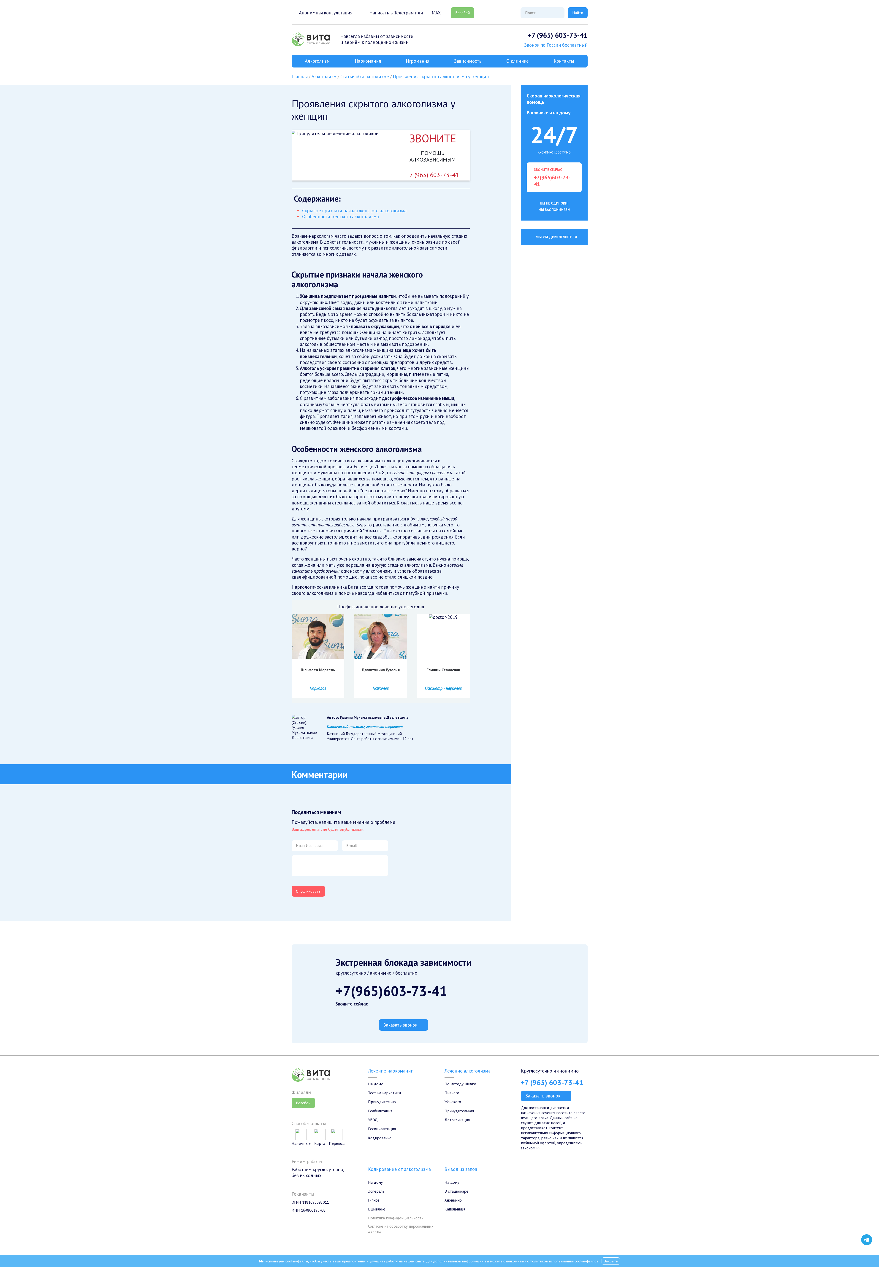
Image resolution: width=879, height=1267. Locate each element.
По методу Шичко (460, 1083)
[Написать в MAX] (866, 1230)
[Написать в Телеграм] (866, 1239)
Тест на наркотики (384, 1092)
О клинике (517, 61)
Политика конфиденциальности (395, 1218)
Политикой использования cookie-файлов (564, 1261)
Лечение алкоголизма (468, 1071)
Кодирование (379, 1137)
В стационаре (456, 1191)
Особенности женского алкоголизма (340, 216)
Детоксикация (457, 1119)
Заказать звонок (400, 1025)
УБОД (373, 1119)
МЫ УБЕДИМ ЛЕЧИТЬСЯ (556, 237)
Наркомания (368, 61)
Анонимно (453, 1200)
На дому (375, 1083)
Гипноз (373, 1200)
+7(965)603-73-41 (391, 991)
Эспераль (376, 1191)
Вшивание (376, 1209)
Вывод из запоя (461, 1169)
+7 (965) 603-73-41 (558, 35)
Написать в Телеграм (391, 13)
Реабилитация (380, 1110)
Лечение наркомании (391, 1071)
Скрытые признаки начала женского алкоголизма (354, 211)
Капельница (455, 1209)
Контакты (564, 61)
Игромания (417, 61)
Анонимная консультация (325, 13)
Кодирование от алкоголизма (399, 1169)
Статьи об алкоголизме (364, 76)
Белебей (462, 12)
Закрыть (611, 1261)
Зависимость (467, 61)
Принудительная (459, 1110)
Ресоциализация (382, 1128)
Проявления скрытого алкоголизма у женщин (441, 76)
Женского (453, 1101)
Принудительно (382, 1101)
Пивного (452, 1092)
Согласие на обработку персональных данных (401, 1229)
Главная (300, 76)
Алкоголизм (317, 61)
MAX (436, 13)
